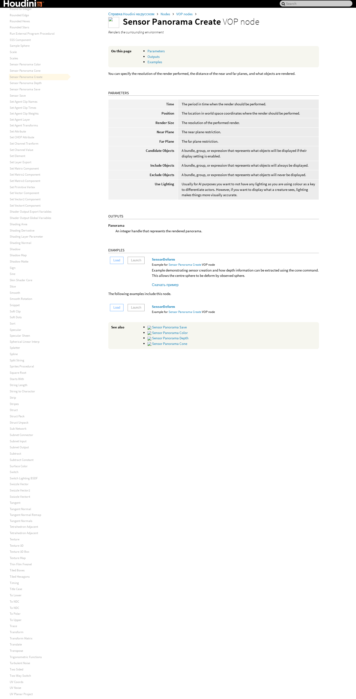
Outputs (153, 56)
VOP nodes (184, 14)
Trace (13, 626)
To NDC (14, 601)
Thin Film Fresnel (21, 564)
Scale (13, 52)
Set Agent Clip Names (23, 102)
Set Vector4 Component (25, 205)
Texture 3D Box (19, 552)
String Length (18, 385)
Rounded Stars (19, 27)
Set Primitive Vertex (22, 187)
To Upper (16, 620)
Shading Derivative (22, 230)
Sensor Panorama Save (169, 327)
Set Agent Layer (20, 119)
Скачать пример (165, 284)
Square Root (18, 373)
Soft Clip (15, 311)
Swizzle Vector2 (20, 490)
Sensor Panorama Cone (169, 343)
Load (116, 260)
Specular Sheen (20, 336)
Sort (12, 323)
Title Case (16, 589)
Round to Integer (21, 9)
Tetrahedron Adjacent (24, 527)
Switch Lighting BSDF (24, 478)
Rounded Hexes (20, 21)
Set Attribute (18, 131)
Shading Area (18, 224)
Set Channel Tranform (24, 143)
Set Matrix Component (24, 168)
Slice (13, 286)
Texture (14, 539)
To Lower (16, 595)
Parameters (156, 51)
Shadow (15, 249)
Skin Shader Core (21, 280)
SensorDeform (163, 259)
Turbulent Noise (20, 663)
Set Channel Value (21, 150)
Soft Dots (16, 317)
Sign (12, 268)
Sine (12, 274)
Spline (14, 354)
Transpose (16, 651)
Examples (154, 62)
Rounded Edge (19, 15)
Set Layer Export (20, 162)
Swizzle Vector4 (20, 497)
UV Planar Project (21, 694)
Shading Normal (20, 243)
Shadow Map (18, 255)
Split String (17, 360)
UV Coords (16, 682)
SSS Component (20, 40)
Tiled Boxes (17, 570)
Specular (15, 330)
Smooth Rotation (21, 299)
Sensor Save (18, 95)
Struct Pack (17, 416)
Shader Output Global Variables (30, 218)
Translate (16, 644)
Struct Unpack (19, 422)
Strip (13, 398)
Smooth (15, 293)
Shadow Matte (19, 261)
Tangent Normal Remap (25, 515)
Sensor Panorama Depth (169, 338)
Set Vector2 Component (25, 199)
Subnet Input (18, 441)
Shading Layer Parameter (26, 236)
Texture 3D (16, 546)
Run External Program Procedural (32, 33)
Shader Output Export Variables (30, 212)
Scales (14, 58)
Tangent (15, 503)
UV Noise (15, 688)
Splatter (15, 348)
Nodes (166, 14)
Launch (136, 260)
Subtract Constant (21, 460)
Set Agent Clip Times (23, 108)
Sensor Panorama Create (185, 265)
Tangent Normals (21, 521)
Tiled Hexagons (20, 577)
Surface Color (19, 466)
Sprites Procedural (22, 366)
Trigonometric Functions (26, 657)
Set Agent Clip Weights (24, 113)
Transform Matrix (21, 638)
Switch (14, 472)
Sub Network (18, 429)
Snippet (15, 305)
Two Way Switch (20, 676)
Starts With (17, 379)
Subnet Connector (21, 435)
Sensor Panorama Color (169, 332)
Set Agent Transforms (24, 125)
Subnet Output (19, 447)
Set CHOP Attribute (22, 137)
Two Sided (16, 669)
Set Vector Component (24, 193)
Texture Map (18, 558)
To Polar (15, 614)
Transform (16, 632)
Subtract (15, 453)
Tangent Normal (20, 509)
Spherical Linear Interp (24, 342)
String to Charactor (22, 391)
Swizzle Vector (19, 484)
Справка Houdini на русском (131, 14)
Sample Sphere (20, 46)
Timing (14, 583)
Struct (14, 410)
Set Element (17, 156)
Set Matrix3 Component (25, 181)
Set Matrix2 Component (25, 174)
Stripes (14, 404)
